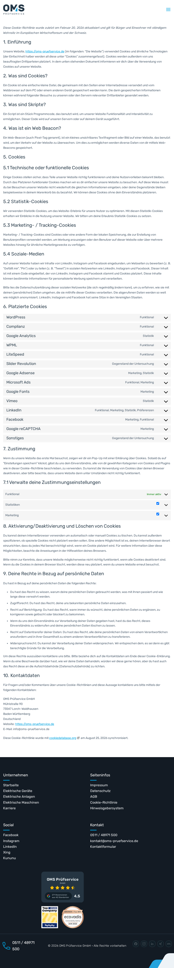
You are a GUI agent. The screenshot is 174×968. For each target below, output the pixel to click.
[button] (168, 9)
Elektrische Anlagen (19, 797)
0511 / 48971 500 (103, 835)
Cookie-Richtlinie (103, 802)
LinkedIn (10, 847)
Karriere (9, 808)
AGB (93, 797)
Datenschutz (100, 791)
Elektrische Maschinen (21, 802)
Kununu (9, 858)
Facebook (10, 835)
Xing (6, 852)
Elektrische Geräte (17, 791)
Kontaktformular (103, 847)
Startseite (11, 785)
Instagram (11, 841)
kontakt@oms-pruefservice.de (114, 841)
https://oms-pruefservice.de (44, 51)
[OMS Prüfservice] (13, 9)
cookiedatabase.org (62, 738)
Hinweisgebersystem (106, 808)
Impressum (99, 785)
